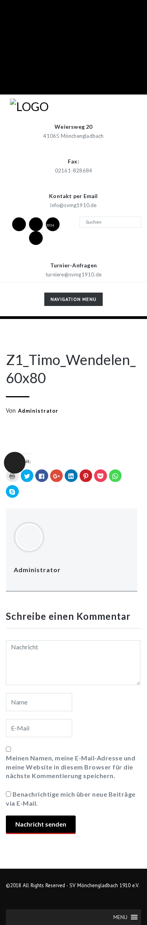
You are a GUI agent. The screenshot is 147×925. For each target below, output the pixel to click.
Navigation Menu (73, 301)
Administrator (38, 411)
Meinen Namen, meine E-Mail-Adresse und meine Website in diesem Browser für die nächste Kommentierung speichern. (70, 766)
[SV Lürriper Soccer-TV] (35, 237)
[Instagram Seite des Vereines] (35, 224)
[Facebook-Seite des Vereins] (18, 224)
